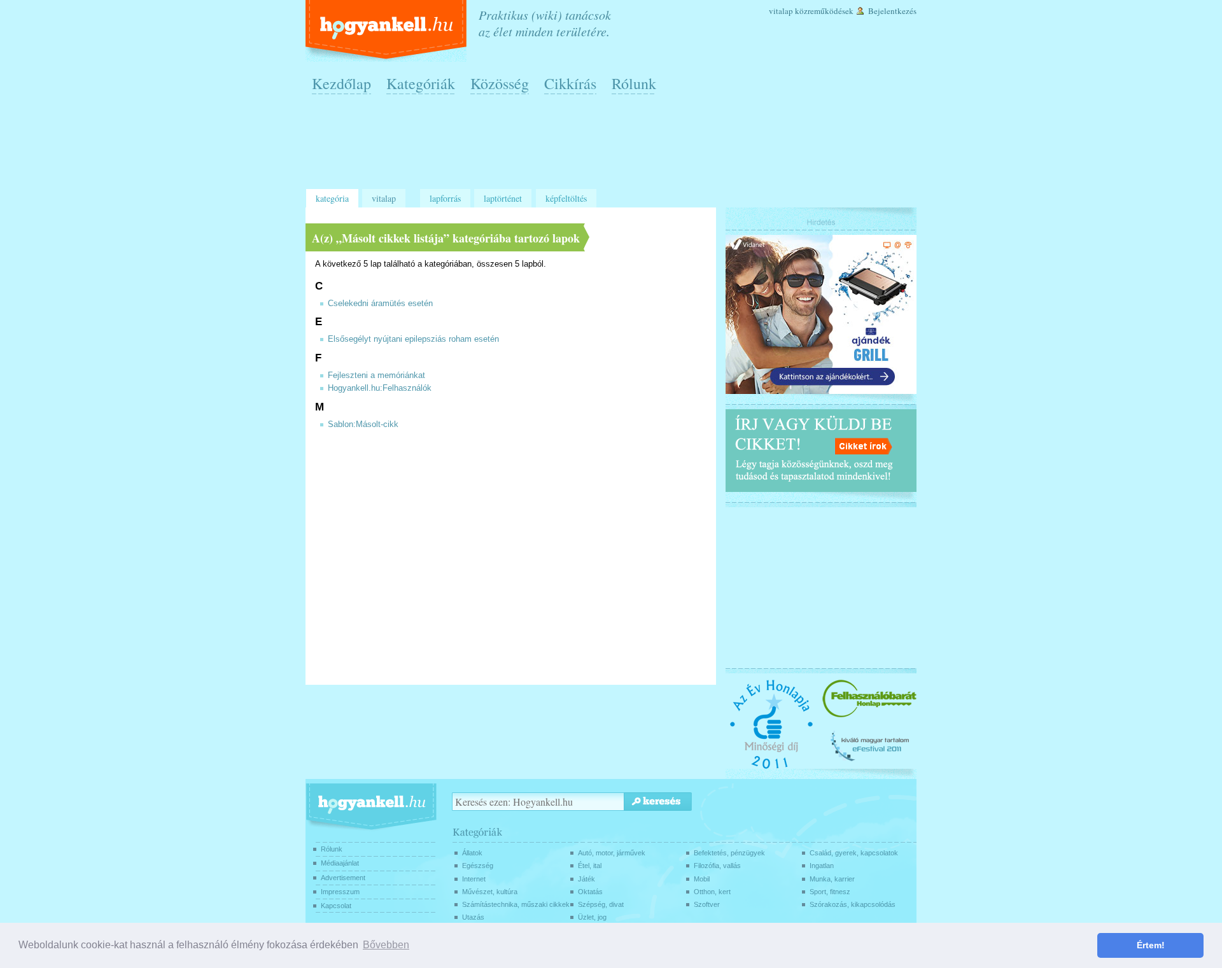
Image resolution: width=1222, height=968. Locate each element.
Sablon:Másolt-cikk (363, 424)
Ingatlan (822, 865)
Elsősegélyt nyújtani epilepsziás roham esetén (413, 339)
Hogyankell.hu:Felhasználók (380, 388)
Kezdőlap (341, 83)
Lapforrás (445, 198)
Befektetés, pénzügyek (729, 853)
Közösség (499, 83)
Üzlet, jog (592, 917)
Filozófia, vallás (717, 865)
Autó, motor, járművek (611, 853)
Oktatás (590, 891)
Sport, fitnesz (830, 891)
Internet (474, 879)
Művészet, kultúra (489, 891)
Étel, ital (589, 865)
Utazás (473, 917)
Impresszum (340, 891)
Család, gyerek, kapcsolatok (854, 853)
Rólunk (634, 83)
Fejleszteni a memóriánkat (376, 375)
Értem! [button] (1151, 945)
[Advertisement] (614, 147)
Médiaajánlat (340, 863)
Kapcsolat (336, 905)
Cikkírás (570, 83)
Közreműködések (824, 11)
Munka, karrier (832, 879)
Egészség (477, 865)
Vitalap (781, 11)
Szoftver (707, 904)
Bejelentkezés (892, 11)
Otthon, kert (712, 891)
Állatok (472, 853)
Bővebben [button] (386, 944)
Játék (586, 879)
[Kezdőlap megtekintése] (387, 31)
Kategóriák (420, 83)
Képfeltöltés (566, 198)
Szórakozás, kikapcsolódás (852, 904)
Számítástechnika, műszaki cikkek (516, 904)
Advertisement (343, 877)
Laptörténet (503, 198)
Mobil (702, 879)
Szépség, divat (601, 904)
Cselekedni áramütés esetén (380, 303)
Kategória (332, 198)
